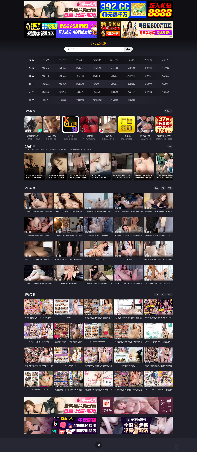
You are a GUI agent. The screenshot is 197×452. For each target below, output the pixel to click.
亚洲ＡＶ (46, 68)
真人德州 (63, 60)
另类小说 (131, 92)
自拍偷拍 (63, 68)
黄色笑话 (148, 92)
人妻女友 (80, 92)
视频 (31, 68)
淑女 (163, 294)
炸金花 (131, 60)
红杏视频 (114, 100)
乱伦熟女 (148, 76)
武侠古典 (97, 92)
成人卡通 (80, 76)
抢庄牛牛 (165, 60)
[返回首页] (176, 447)
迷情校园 (114, 92)
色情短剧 (131, 100)
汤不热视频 (97, 100)
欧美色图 (80, 84)
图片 (31, 84)
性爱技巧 (165, 92)
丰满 (156, 294)
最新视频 (29, 188)
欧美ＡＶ (80, 68)
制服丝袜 (114, 76)
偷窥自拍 (46, 84)
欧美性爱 (97, 76)
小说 (31, 92)
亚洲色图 (63, 84)
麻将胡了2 (114, 60)
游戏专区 (97, 60)
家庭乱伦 (63, 92)
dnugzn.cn (98, 43)
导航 (31, 100)
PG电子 (46, 60)
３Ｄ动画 (97, 68)
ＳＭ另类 (165, 68)
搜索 (128, 49)
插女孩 (46, 100)
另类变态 (165, 76)
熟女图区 (148, 84)
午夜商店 (63, 100)
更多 (169, 188)
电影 (31, 76)
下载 (169, 146)
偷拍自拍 (63, 76)
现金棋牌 (148, 60)
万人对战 (80, 60)
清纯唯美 (131, 84)
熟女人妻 (114, 68)
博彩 (31, 60)
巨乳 (163, 188)
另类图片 (165, 84)
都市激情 (46, 92)
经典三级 (131, 76)
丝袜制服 (131, 68)
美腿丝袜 (114, 84)
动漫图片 (97, 84)
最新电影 (29, 294)
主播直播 (148, 68)
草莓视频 (80, 100)
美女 (156, 188)
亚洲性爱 (46, 76)
